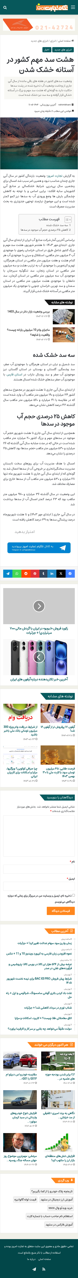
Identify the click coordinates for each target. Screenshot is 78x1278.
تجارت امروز (55, 176)
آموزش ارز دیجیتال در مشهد (57, 1199)
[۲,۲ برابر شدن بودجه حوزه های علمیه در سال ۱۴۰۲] (58, 1061)
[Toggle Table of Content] (66, 219)
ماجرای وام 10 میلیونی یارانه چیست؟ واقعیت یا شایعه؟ (28, 332)
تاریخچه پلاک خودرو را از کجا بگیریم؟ (52, 1191)
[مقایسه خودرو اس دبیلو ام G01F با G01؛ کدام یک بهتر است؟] (20, 1061)
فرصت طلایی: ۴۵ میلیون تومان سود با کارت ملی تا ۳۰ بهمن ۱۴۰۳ (59, 772)
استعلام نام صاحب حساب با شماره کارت (50, 1216)
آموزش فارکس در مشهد (59, 1224)
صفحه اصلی (64, 40)
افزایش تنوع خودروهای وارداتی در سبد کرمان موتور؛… (23, 1117)
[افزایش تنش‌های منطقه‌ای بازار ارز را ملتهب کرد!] (58, 1142)
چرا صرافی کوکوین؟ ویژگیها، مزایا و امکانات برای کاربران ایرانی (21, 772)
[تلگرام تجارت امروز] (39, 547)
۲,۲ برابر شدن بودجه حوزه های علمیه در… (60, 1076)
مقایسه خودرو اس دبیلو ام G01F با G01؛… (21, 1076)
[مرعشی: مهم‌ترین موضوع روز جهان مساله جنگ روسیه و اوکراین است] (20, 1142)
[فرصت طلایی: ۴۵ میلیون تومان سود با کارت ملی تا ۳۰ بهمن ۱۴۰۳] (58, 755)
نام (72, 861)
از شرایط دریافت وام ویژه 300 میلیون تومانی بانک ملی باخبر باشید (20, 730)
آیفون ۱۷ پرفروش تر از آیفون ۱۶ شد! (58, 728)
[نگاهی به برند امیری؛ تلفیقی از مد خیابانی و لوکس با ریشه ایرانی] (58, 1099)
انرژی (53, 40)
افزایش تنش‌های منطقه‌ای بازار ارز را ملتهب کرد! (60, 1158)
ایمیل (71, 878)
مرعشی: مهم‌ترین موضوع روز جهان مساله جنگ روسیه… (20, 1158)
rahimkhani (64, 104)
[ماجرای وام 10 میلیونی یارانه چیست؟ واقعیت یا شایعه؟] (64, 334)
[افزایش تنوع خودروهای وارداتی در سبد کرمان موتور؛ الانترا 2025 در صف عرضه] (20, 1099)
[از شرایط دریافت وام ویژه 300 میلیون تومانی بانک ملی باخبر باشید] (20, 713)
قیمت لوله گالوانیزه (25, 1199)
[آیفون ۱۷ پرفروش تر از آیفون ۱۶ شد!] (58, 713)
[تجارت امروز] (52, 7)
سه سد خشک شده (57, 225)
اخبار (47, 49)
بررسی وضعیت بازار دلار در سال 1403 (28, 311)
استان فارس (14, 374)
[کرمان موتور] (39, 24)
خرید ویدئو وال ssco (61, 1208)
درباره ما (31, 1259)
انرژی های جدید (39, 40)
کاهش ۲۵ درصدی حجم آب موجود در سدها (44, 230)
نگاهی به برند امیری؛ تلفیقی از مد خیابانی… (59, 1115)
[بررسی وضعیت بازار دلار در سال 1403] (64, 316)
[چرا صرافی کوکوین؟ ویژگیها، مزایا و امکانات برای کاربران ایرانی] (20, 755)
